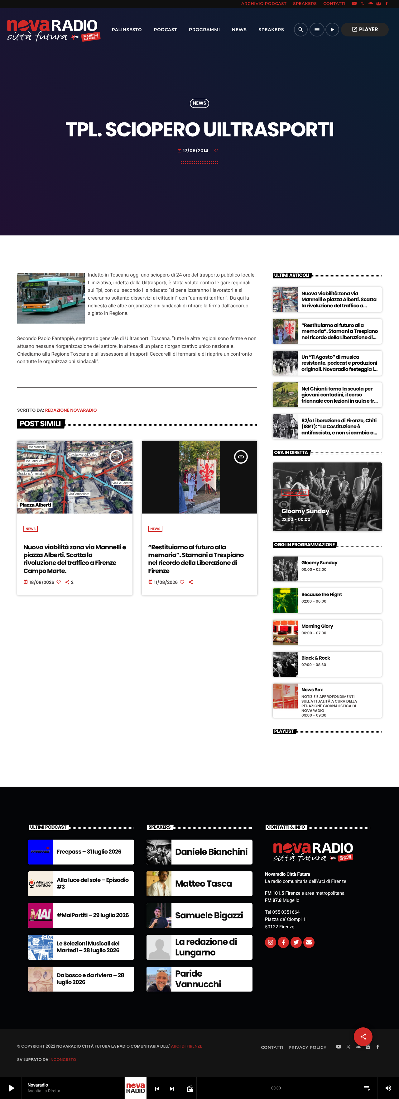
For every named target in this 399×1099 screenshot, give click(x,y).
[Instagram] (378, 4)
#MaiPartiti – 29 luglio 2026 (93, 915)
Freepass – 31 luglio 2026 (89, 852)
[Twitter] (296, 942)
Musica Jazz (295, 492)
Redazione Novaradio (71, 410)
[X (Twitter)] (362, 4)
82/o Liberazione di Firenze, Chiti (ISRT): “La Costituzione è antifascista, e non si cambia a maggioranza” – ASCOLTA (339, 429)
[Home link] (40, 29)
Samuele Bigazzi (209, 915)
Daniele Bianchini (211, 852)
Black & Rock (315, 658)
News (199, 103)
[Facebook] (386, 4)
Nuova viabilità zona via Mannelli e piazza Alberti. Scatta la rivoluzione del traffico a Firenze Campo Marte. (74, 559)
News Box (312, 690)
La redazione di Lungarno (206, 947)
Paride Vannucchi (198, 979)
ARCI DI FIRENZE (186, 1046)
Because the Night (321, 595)
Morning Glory (317, 626)
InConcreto (62, 1060)
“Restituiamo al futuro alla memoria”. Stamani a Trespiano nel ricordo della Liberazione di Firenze (195, 559)
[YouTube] (354, 4)
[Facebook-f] (283, 942)
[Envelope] (309, 942)
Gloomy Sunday (305, 511)
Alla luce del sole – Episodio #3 (93, 883)
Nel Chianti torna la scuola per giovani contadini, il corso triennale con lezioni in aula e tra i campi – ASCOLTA (339, 397)
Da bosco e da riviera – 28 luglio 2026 (90, 979)
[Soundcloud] (370, 4)
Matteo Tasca (203, 884)
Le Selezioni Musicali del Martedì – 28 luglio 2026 (88, 947)
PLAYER (365, 29)
